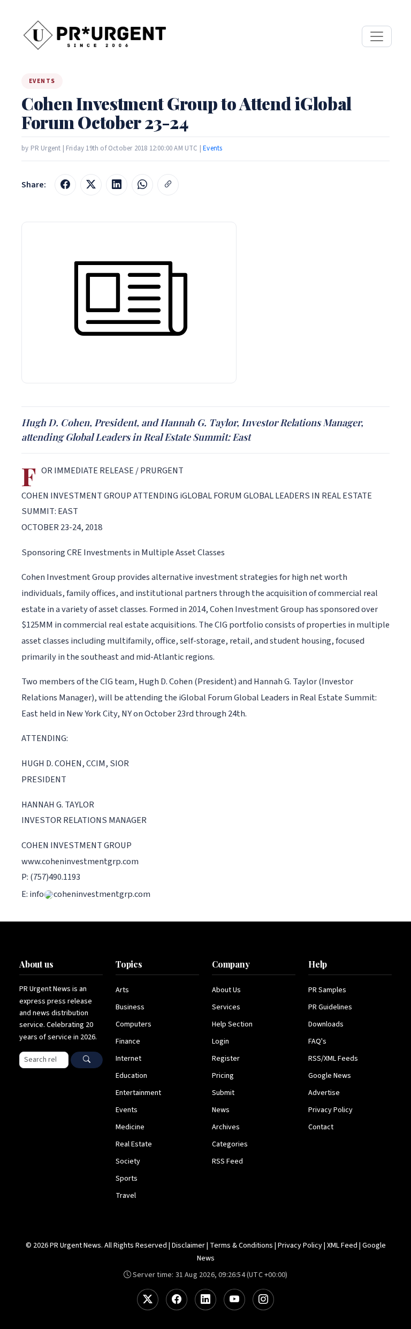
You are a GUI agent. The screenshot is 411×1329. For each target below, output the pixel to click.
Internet (128, 1058)
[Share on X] (91, 184)
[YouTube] (234, 1299)
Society (128, 1161)
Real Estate (134, 1144)
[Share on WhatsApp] (142, 184)
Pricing (223, 1075)
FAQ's (317, 1041)
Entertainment (138, 1093)
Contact (320, 1127)
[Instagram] (263, 1299)
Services (226, 1007)
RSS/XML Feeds (333, 1058)
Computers (133, 1024)
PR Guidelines (330, 1007)
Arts (122, 990)
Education (131, 1075)
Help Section (232, 1024)
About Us (226, 990)
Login (220, 1041)
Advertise (324, 1093)
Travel (126, 1195)
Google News (329, 1075)
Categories (230, 1144)
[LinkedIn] (205, 1299)
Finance (128, 1041)
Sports (127, 1178)
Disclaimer (188, 1245)
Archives (226, 1127)
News (221, 1110)
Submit (223, 1093)
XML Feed (342, 1245)
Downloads (326, 1024)
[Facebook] (176, 1299)
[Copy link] (168, 184)
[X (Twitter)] (147, 1299)
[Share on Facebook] (65, 184)
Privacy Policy (330, 1110)
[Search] (87, 1060)
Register (226, 1058)
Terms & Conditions (241, 1245)
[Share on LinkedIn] (116, 184)
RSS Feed (227, 1161)
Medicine (130, 1127)
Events (212, 148)
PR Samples (327, 990)
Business (130, 1007)
